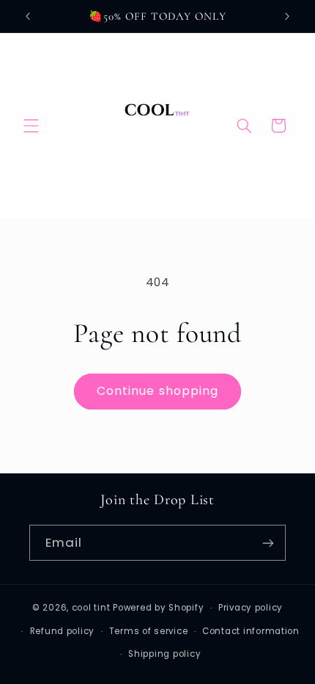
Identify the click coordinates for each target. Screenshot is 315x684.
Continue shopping (157, 390)
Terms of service (148, 631)
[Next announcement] (287, 16)
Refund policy (62, 631)
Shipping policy (164, 654)
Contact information (251, 631)
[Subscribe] (268, 543)
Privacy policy (250, 608)
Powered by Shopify (158, 608)
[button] (31, 125)
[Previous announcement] (28, 16)
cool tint (91, 608)
